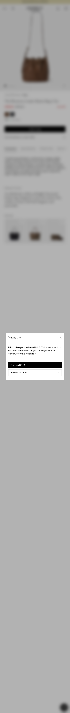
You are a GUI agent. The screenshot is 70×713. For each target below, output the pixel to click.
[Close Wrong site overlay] (61, 338)
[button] (35, 356)
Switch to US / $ (19, 372)
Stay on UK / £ (18, 365)
